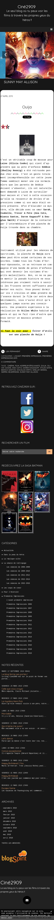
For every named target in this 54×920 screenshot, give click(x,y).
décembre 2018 (9, 821)
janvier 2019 (9, 818)
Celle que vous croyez (12, 688)
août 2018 (7, 831)
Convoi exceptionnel (11, 751)
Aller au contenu (12, 5)
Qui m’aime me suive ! (12, 726)
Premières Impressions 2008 (19, 612)
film (17, 366)
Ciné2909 (26, 6)
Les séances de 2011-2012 (18, 575)
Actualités (9, 551)
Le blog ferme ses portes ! (15, 674)
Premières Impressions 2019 (19, 653)
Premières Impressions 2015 (19, 641)
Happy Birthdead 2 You (13, 763)
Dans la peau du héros (14, 555)
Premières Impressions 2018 (19, 649)
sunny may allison (29, 372)
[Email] (27, 900)
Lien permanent (12, 351)
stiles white (46, 368)
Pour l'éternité (11, 592)
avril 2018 (8, 838)
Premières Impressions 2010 (19, 621)
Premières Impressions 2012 (19, 629)
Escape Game (8, 788)
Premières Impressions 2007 (19, 608)
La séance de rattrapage (15, 563)
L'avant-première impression (20, 600)
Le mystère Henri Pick (12, 701)
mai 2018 (7, 835)
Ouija (27, 106)
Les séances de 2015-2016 (18, 583)
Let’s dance (7, 738)
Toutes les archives (11, 843)
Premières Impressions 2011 (19, 625)
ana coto (17, 368)
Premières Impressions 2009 (19, 616)
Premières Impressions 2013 (19, 633)
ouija (43, 366)
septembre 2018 (10, 828)
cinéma (10, 366)
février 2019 (9, 815)
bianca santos (8, 370)
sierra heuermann (10, 372)
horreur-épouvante (30, 366)
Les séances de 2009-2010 (18, 571)
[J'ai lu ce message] (51, 911)
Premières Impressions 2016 (19, 645)
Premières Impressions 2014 (19, 637)
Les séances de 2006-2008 (18, 567)
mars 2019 (7, 811)
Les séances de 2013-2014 (18, 579)
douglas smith (24, 370)
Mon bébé (6, 713)
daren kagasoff (31, 368)
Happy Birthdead (10, 776)
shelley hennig (40, 370)
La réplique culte (12, 559)
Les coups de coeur (12, 588)
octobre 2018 (9, 825)
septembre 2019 (10, 808)
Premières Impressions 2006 (19, 604)
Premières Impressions (14, 596)
